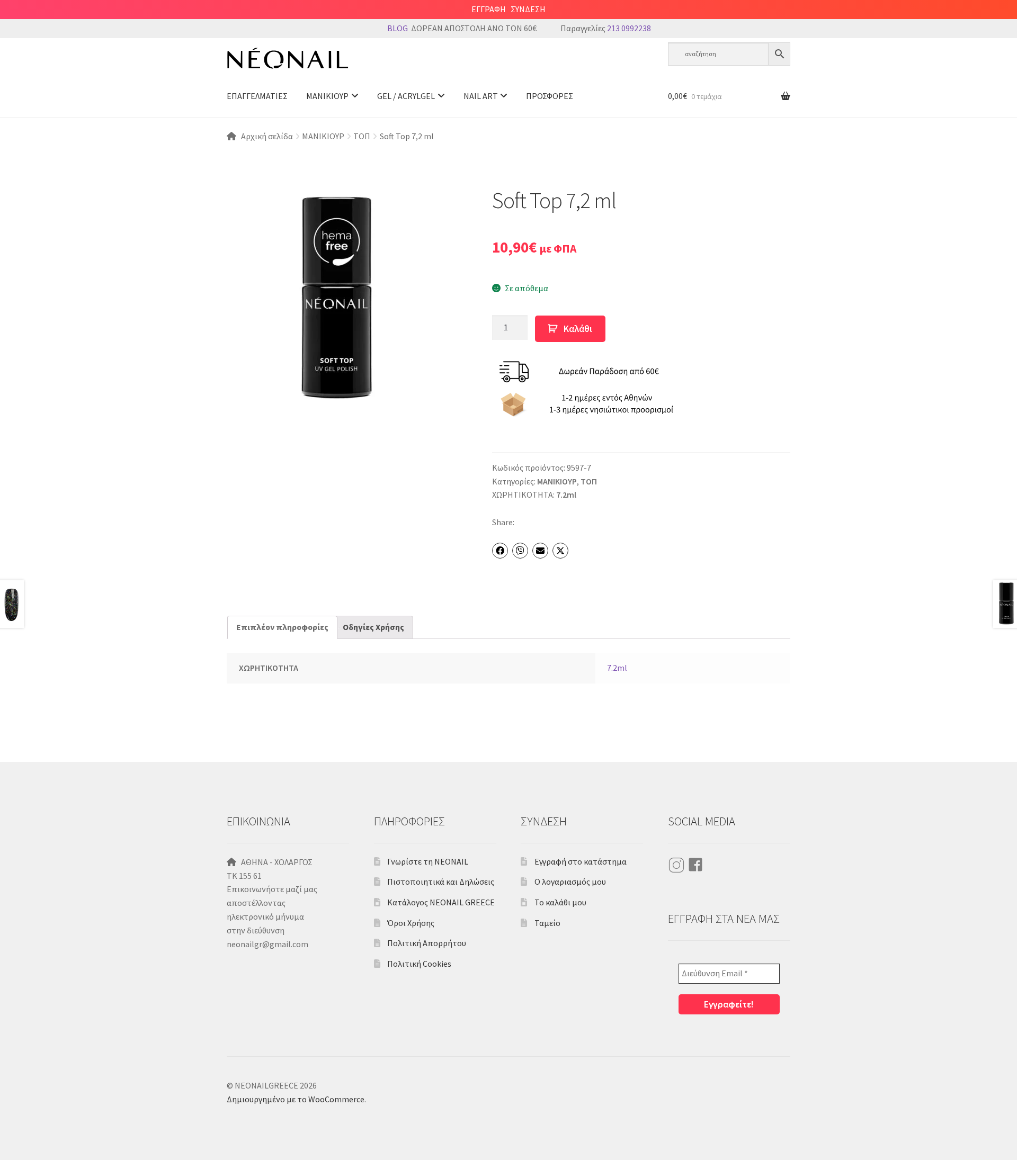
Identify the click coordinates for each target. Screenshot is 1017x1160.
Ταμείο (547, 923)
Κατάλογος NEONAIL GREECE (441, 902)
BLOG (397, 28)
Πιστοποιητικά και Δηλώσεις (440, 881)
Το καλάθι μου (560, 902)
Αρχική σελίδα (267, 136)
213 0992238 (629, 28)
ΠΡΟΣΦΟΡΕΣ (549, 96)
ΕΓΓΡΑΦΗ (488, 9)
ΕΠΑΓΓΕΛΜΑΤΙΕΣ (257, 96)
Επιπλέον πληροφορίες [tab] (282, 627)
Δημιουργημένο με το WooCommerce (295, 1099)
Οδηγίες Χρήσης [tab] (373, 627)
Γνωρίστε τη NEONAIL (427, 861)
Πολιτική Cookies (419, 963)
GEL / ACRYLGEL (406, 96)
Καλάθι (578, 329)
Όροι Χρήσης (410, 923)
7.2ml (566, 494)
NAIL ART (480, 96)
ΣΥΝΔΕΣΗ (528, 9)
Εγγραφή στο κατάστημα (580, 861)
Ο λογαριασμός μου (570, 881)
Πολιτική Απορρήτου (426, 943)
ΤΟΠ (361, 136)
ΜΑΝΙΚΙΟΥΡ (327, 96)
